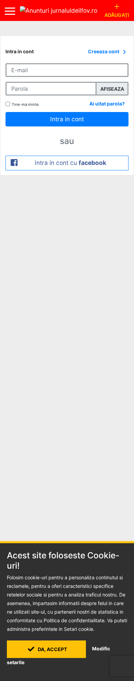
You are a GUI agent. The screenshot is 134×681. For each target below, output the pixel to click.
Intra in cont (67, 119)
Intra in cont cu (70, 162)
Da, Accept (52, 649)
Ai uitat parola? (107, 104)
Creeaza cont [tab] (108, 52)
